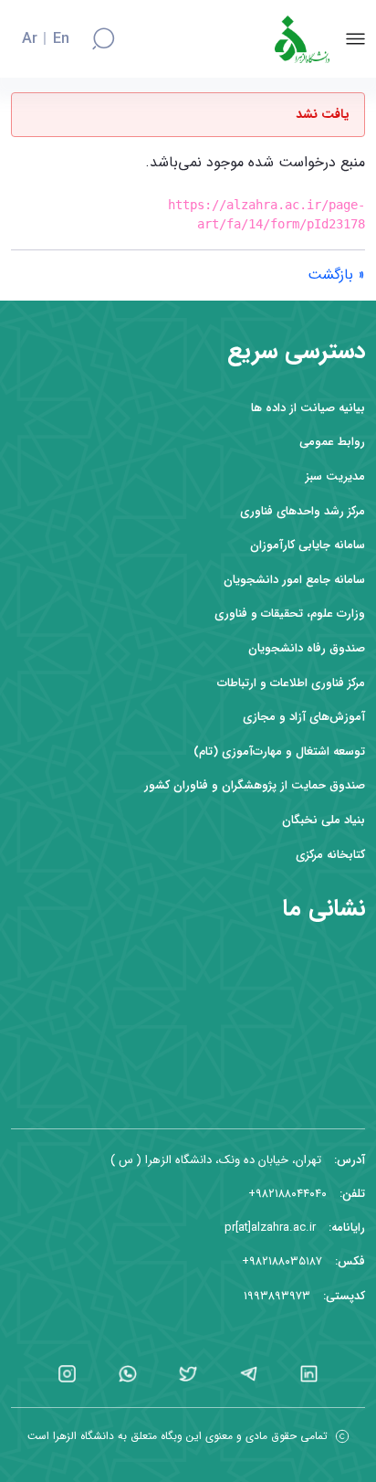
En (61, 39)
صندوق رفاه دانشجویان (306, 648)
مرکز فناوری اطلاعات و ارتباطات (291, 683)
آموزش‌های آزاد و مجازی (304, 716)
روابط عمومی (332, 441)
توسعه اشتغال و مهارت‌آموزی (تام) (279, 751)
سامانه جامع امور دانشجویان (294, 579)
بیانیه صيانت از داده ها (308, 408)
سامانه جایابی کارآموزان (307, 545)
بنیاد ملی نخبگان (323, 820)
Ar (29, 39)
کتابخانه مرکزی (330, 854)
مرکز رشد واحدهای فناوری (302, 511)
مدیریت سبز (335, 476)
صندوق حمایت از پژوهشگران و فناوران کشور (254, 785)
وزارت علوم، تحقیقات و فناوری (289, 613)
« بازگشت (336, 274)
